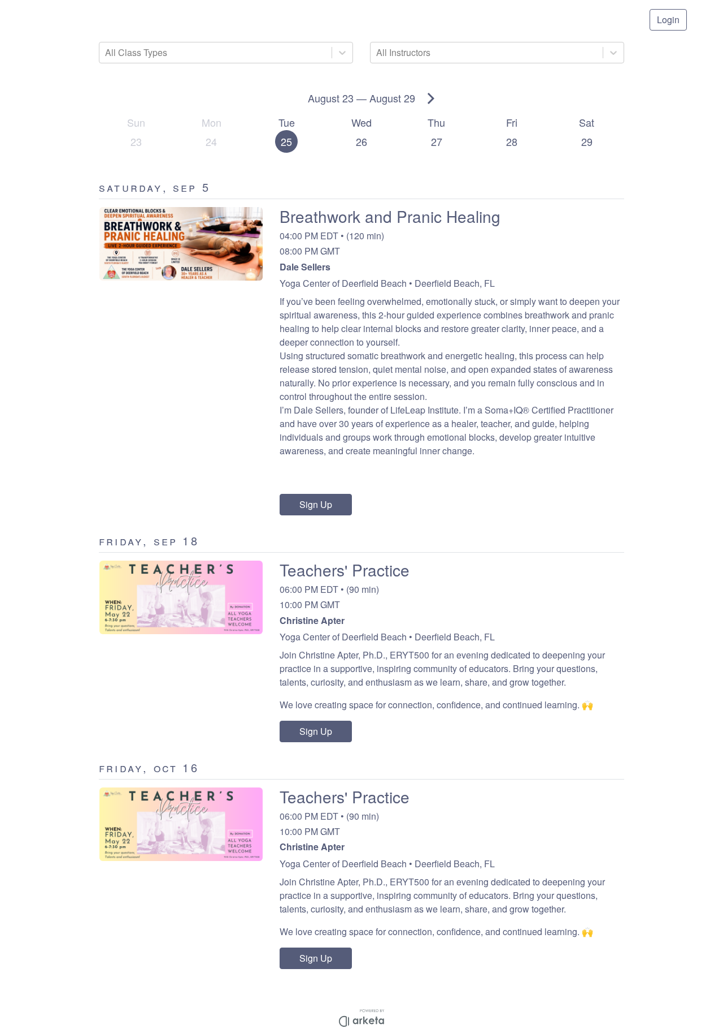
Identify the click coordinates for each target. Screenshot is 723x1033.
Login (668, 19)
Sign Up (315, 504)
